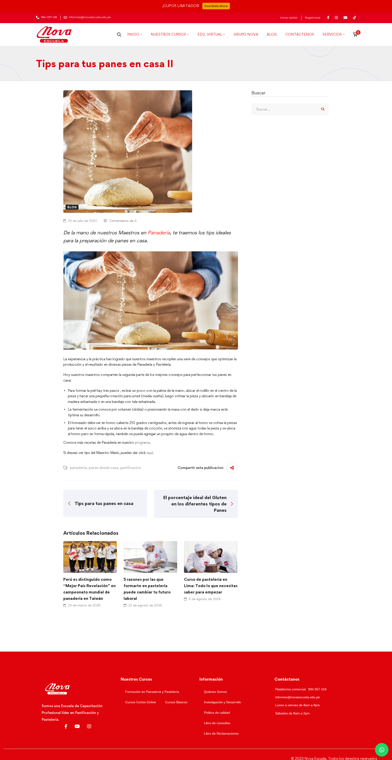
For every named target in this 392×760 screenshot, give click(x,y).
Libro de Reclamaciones (221, 733)
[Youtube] (77, 726)
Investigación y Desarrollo (222, 702)
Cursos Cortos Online (140, 702)
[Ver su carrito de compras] (357, 34)
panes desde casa (103, 468)
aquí (150, 453)
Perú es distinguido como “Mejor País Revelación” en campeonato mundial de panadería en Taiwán (89, 589)
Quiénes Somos (215, 692)
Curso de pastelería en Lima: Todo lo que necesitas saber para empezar (211, 585)
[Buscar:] (290, 109)
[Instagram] (89, 726)
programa (142, 442)
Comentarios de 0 (123, 221)
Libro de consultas (217, 723)
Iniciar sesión (289, 17)
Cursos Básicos (176, 702)
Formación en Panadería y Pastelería (152, 692)
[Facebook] (65, 726)
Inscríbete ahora (216, 6)
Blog (72, 207)
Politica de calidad (217, 712)
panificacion (130, 468)
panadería (78, 468)
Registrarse (312, 17)
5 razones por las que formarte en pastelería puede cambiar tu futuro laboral (147, 589)
